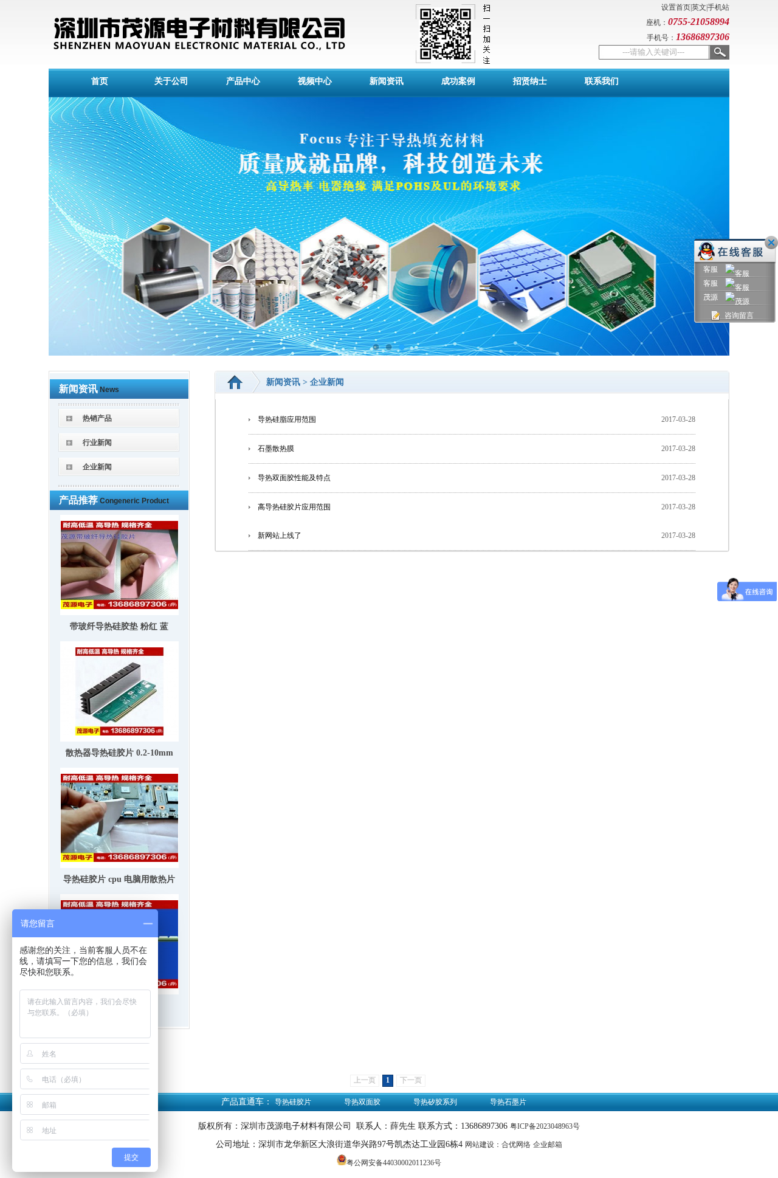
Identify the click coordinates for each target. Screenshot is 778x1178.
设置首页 (675, 7)
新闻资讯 (387, 81)
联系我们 (602, 81)
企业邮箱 (547, 1144)
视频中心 (315, 81)
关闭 (771, 242)
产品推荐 (78, 500)
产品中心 (243, 81)
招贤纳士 (530, 81)
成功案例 (458, 81)
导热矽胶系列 (435, 1102)
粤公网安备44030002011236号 (393, 1163)
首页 (99, 81)
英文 (699, 7)
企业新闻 (97, 467)
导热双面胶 (362, 1102)
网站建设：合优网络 (498, 1144)
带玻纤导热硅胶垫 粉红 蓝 (119, 626)
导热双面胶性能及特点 (294, 478)
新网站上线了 (279, 535)
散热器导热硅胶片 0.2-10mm (119, 752)
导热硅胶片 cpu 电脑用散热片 (119, 879)
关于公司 (171, 81)
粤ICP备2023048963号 (545, 1126)
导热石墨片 (508, 1102)
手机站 (718, 7)
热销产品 (97, 418)
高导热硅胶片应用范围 (294, 507)
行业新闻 (97, 442)
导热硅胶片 (293, 1102)
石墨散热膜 (276, 448)
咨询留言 (739, 315)
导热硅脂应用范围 (287, 419)
